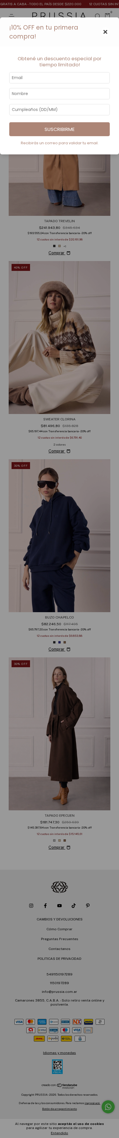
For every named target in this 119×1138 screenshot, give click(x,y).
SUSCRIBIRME (59, 129)
